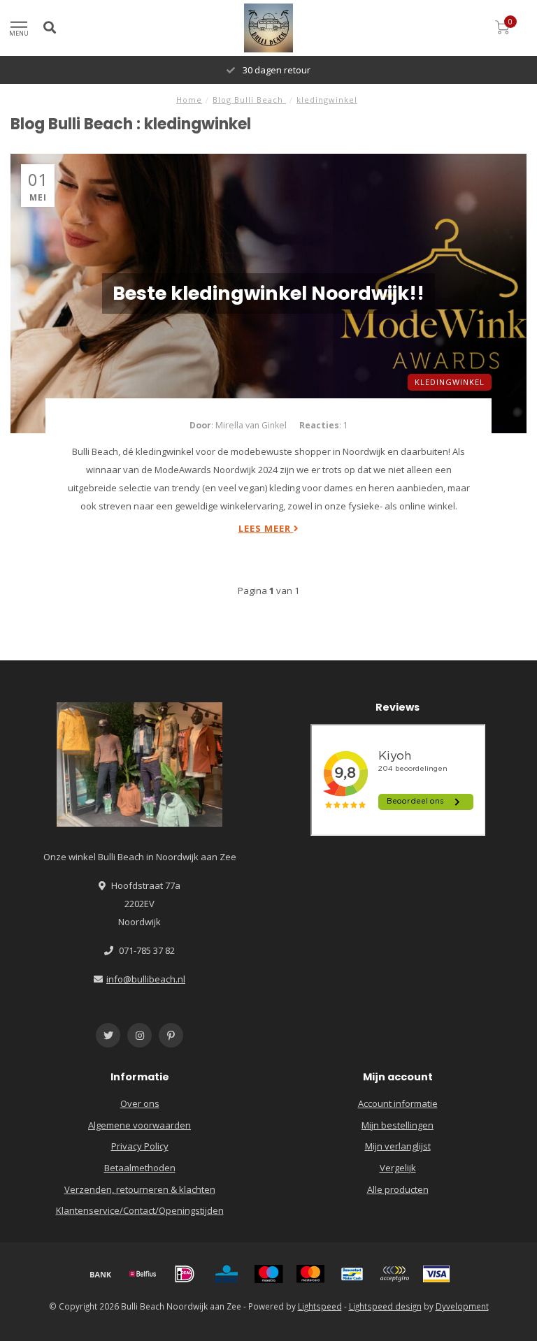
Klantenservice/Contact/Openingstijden (140, 1210)
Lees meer (266, 528)
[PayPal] (394, 1273)
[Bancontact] (352, 1273)
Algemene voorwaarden (139, 1125)
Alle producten (398, 1189)
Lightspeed (320, 1306)
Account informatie (398, 1103)
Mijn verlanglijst (398, 1146)
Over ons (139, 1103)
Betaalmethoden (140, 1167)
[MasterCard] (310, 1273)
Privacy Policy (140, 1146)
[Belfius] (142, 1273)
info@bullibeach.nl (145, 979)
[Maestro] (268, 1273)
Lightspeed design (385, 1306)
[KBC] (226, 1273)
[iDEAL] (184, 1273)
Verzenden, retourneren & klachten (139, 1189)
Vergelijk (398, 1167)
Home (189, 99)
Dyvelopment (462, 1306)
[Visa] (436, 1273)
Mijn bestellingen (397, 1125)
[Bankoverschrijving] (100, 1273)
